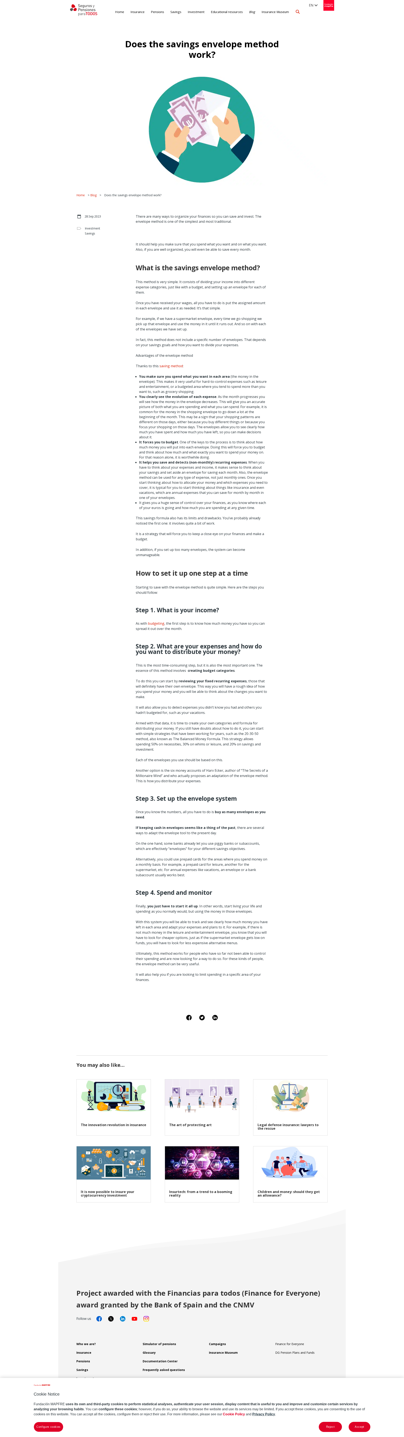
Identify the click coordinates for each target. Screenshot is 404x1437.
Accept (359, 1426)
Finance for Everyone (289, 1344)
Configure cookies (48, 1426)
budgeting (156, 623)
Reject (330, 1426)
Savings (175, 12)
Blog (252, 12)
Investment (196, 12)
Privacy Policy (263, 1414)
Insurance (137, 12)
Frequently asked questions (164, 1370)
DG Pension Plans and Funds (295, 1353)
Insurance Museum (275, 12)
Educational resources (227, 12)
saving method (171, 366)
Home (119, 12)
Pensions (157, 12)
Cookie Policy (234, 1414)
